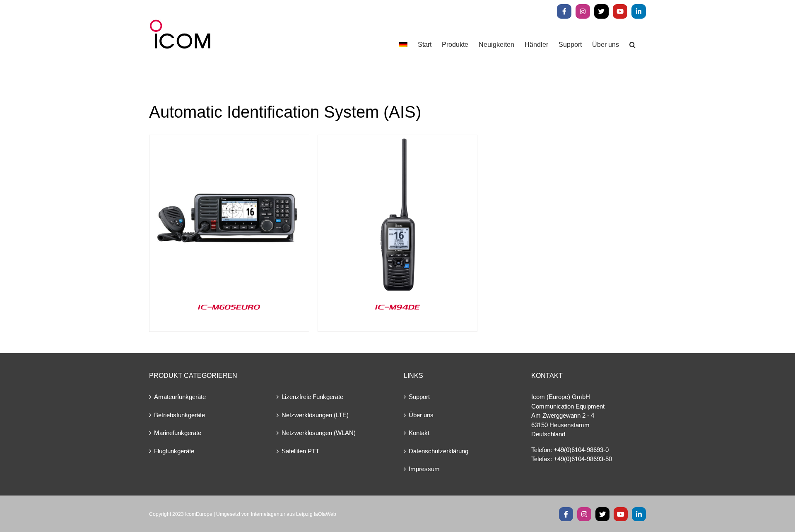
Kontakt (419, 432)
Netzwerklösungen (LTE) (315, 414)
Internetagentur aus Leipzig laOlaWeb (293, 514)
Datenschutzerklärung (438, 451)
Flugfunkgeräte (174, 451)
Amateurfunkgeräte (180, 396)
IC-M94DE (397, 306)
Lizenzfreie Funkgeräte (312, 396)
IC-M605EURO (229, 306)
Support (419, 396)
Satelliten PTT (300, 451)
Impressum (424, 468)
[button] (632, 44)
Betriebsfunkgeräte (179, 414)
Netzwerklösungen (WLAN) (319, 432)
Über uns (421, 414)
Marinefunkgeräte (177, 432)
